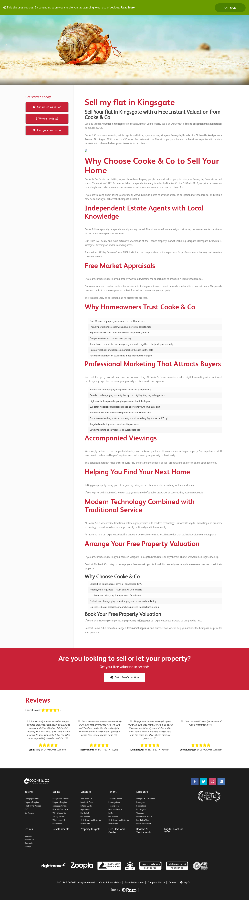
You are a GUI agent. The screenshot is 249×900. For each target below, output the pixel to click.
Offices (29, 829)
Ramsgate (140, 802)
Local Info (142, 792)
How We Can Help (60, 810)
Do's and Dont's (115, 810)
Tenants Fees (113, 806)
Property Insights (32, 802)
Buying (29, 792)
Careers (172, 882)
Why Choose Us (59, 813)
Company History (156, 882)
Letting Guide (86, 806)
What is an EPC (59, 820)
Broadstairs (141, 806)
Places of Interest (143, 824)
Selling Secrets (59, 817)
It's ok (231, 7)
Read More (128, 7)
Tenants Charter (115, 799)
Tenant (112, 792)
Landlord (85, 792)
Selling (56, 792)
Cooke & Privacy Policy (110, 882)
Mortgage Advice (32, 799)
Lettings (28, 847)
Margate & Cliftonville (145, 799)
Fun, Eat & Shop (142, 820)
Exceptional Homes (61, 799)
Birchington (141, 810)
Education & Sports (144, 817)
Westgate (140, 813)
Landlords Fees (86, 802)
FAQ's (27, 810)
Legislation (84, 810)
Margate (28, 836)
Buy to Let (84, 813)
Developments (61, 829)
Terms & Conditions (134, 882)
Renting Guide (114, 802)
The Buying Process (33, 806)
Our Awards (29, 813)
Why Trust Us (86, 799)
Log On (186, 882)
